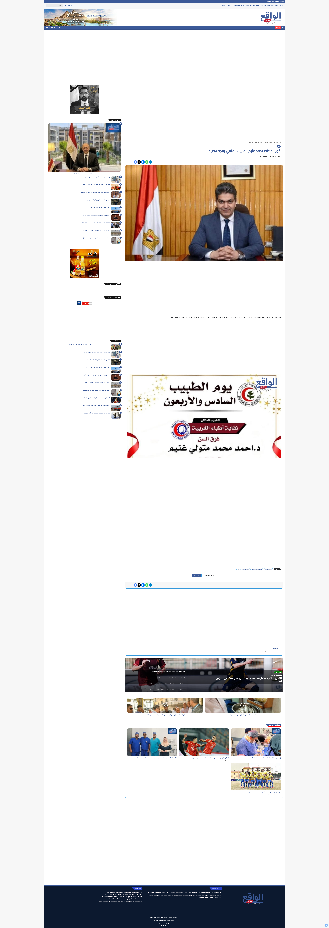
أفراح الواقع (172, 893)
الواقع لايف (186, 895)
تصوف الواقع (158, 893)
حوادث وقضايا (270, 6)
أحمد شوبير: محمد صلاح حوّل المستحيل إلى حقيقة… (96, 398)
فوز (238, 569)
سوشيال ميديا (179, 893)
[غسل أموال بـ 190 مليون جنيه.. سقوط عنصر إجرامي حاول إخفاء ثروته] (116, 210)
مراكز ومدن (263, 6)
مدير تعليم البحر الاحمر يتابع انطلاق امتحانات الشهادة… (96, 185)
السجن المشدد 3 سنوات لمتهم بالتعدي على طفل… (96, 230)
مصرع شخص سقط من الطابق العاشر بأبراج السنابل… (97, 413)
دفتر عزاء (164, 893)
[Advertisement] (164, 57)
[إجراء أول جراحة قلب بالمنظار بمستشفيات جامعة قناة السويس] (256, 742)
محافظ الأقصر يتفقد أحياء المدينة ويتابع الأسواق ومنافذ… (95, 223)
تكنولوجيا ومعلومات (204, 898)
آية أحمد (277, 156)
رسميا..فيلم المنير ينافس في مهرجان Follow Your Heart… (95, 192)
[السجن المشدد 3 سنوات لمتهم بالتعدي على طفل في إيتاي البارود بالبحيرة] (116, 233)
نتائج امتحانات (205, 895)
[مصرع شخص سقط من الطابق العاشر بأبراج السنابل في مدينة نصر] (116, 415)
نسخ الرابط (196, 575)
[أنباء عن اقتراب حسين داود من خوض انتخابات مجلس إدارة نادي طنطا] (84, 148)
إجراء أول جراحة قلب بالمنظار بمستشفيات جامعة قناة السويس (265, 758)
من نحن (171, 895)
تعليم (242, 6)
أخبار (274, 143)
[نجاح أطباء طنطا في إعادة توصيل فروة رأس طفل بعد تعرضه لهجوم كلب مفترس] (152, 742)
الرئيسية (281, 6)
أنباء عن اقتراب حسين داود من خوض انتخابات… (84, 174)
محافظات (150, 895)
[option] (204, 675)
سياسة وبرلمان (217, 897)
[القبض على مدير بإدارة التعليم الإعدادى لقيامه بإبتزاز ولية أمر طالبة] (116, 240)
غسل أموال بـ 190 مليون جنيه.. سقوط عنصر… (98, 207)
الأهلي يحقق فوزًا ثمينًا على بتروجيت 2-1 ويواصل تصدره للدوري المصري (210, 758)
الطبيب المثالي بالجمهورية (257, 569)
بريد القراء (219, 895)
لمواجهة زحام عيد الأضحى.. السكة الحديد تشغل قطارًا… (96, 405)
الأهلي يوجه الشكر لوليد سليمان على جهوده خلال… (96, 215)
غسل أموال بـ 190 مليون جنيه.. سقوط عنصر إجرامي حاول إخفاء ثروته (256, 27)
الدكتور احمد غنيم (268, 569)
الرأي (168, 893)
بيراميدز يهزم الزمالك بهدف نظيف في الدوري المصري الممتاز (248, 679)
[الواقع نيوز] (270, 17)
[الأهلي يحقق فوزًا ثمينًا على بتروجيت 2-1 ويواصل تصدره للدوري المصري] (204, 742)
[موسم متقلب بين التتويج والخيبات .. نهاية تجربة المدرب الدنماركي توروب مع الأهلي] (116, 202)
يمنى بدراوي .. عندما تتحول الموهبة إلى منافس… (97, 177)
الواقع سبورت (236, 6)
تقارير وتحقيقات (255, 6)
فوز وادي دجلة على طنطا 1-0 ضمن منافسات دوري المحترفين (265, 792)
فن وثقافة (229, 6)
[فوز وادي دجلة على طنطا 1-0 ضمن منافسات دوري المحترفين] (256, 776)
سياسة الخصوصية (178, 895)
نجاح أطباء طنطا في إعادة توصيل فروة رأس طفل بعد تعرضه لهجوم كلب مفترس (156, 758)
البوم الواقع (198, 895)
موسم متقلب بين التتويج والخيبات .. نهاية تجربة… (97, 200)
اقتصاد (211, 897)
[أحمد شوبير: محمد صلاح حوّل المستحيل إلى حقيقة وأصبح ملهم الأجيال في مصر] (116, 400)
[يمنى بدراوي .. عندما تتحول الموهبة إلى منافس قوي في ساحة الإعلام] (116, 179)
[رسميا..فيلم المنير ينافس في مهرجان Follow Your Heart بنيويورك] (116, 194)
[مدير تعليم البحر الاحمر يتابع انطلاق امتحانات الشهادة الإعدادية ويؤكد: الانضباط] (116, 187)
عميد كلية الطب (245, 569)
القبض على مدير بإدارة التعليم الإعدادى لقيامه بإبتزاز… (96, 238)
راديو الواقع (192, 895)
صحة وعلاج (248, 6)
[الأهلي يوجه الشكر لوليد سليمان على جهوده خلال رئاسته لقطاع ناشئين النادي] (116, 217)
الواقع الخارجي (212, 895)
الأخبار (276, 6)
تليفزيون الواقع (187, 893)
